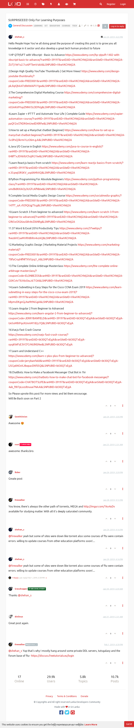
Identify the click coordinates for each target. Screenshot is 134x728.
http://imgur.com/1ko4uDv (99, 506)
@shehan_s (25, 595)
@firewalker (15, 536)
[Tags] (43, 4)
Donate (84, 696)
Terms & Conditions (67, 696)
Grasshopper (21, 589)
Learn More (90, 724)
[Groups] (67, 4)
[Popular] (51, 4)
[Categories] (28, 4)
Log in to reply (117, 26)
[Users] (59, 4)
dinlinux (19, 617)
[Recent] (36, 4)
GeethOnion (21, 417)
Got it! (129, 724)
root (17, 444)
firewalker (20, 500)
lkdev (17, 472)
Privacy (49, 696)
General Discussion (23, 25)
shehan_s (19, 37)
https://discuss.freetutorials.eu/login (52, 655)
